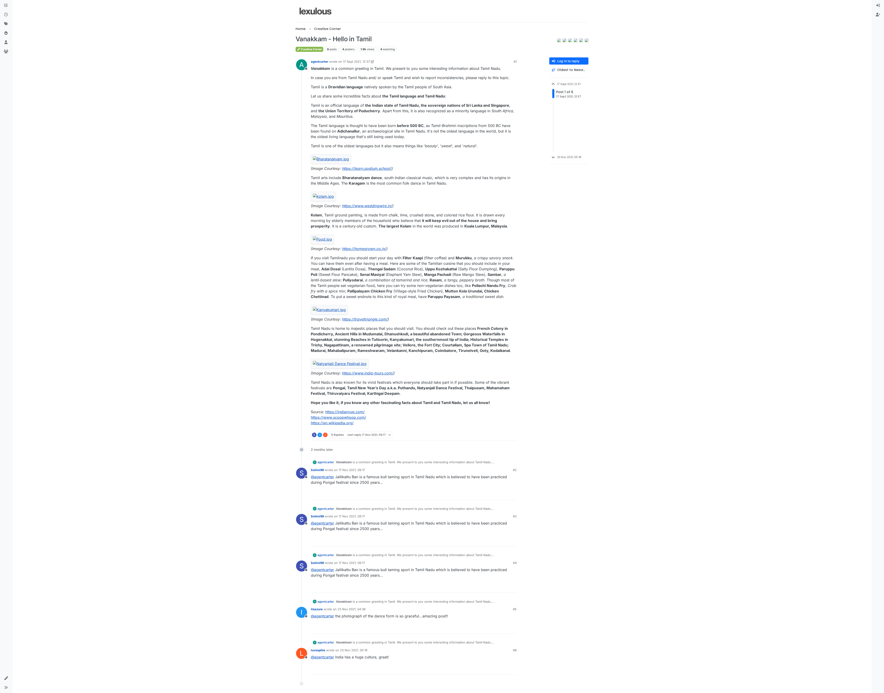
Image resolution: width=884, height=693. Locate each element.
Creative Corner (311, 49)
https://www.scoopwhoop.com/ (338, 417)
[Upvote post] (495, 434)
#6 (515, 650)
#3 (515, 516)
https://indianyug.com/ (345, 412)
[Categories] (6, 5)
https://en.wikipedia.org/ (332, 423)
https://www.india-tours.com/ (367, 373)
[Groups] (6, 51)
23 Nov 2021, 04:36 (351, 609)
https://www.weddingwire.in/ (367, 205)
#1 (515, 61)
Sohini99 (317, 470)
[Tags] (6, 24)
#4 (515, 563)
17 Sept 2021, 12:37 (356, 61)
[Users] (6, 42)
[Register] (878, 14)
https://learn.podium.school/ (367, 168)
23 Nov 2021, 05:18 (353, 650)
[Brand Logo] (315, 11)
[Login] (878, 5)
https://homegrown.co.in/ (364, 248)
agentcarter (319, 61)
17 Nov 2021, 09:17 (352, 470)
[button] (6, 678)
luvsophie (318, 650)
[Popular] (6, 33)
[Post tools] (513, 434)
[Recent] (6, 14)
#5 (515, 609)
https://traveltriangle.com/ (365, 319)
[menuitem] (878, 5)
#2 (515, 470)
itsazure (317, 609)
